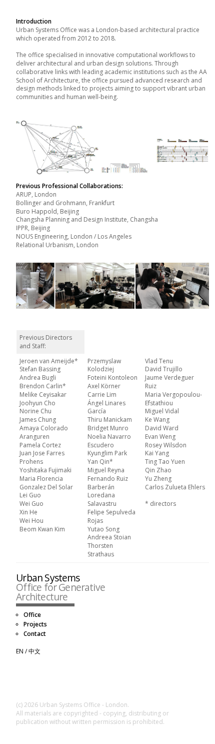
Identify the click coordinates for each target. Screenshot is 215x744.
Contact (35, 634)
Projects (35, 624)
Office (32, 615)
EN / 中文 (28, 651)
